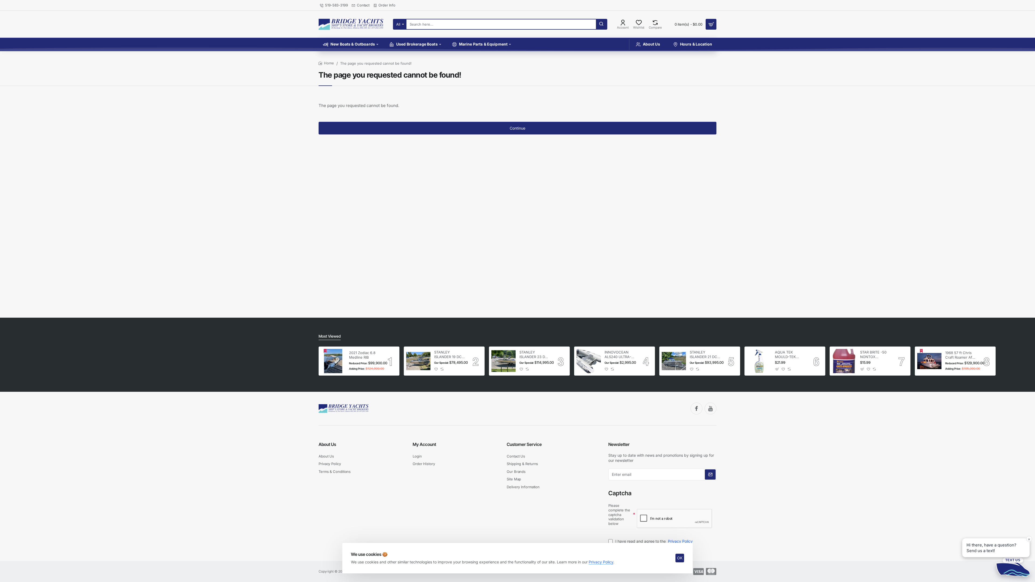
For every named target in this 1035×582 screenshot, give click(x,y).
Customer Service (524, 444)
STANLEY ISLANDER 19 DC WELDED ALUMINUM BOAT (449, 354)
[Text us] (1013, 567)
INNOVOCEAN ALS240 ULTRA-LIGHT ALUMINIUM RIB (618, 354)
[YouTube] (710, 408)
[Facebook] (696, 408)
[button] (436, 369)
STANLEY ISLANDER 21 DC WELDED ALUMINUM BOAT (705, 354)
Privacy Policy (601, 562)
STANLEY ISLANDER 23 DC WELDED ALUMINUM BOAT (534, 354)
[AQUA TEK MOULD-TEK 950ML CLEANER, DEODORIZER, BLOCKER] (759, 361)
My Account (424, 444)
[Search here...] (601, 24)
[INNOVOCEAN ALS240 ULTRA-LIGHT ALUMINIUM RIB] (589, 361)
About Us (327, 444)
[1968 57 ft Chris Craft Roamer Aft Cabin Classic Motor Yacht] (929, 361)
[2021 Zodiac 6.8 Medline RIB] (333, 361)
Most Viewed (330, 336)
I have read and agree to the (653, 541)
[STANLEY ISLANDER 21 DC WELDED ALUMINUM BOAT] (674, 361)
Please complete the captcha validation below (619, 514)
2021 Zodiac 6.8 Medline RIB (362, 355)
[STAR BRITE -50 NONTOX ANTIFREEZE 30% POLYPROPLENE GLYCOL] (844, 361)
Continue (517, 128)
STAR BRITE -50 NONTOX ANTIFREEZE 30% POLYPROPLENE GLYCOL (875, 354)
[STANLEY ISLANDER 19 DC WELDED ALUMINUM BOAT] (418, 361)
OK (679, 558)
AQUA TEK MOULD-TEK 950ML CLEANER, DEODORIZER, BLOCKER (790, 354)
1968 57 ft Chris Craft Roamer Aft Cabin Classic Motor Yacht (959, 355)
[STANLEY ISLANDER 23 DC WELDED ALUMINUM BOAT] (503, 361)
